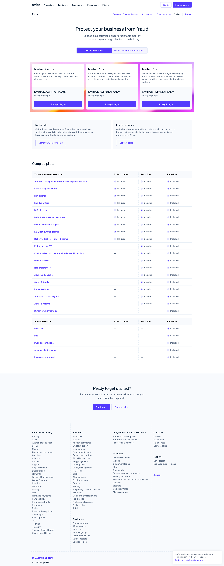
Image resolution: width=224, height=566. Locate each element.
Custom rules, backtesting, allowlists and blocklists (59, 253)
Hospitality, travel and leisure (86, 489)
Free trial (38, 328)
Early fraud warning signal (46, 231)
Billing (35, 446)
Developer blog (80, 542)
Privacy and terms (121, 476)
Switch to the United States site (189, 560)
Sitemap (117, 485)
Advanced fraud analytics (46, 296)
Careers (157, 436)
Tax (34, 520)
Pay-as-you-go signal (44, 357)
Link (34, 492)
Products (48, 5)
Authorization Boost (42, 442)
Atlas (34, 439)
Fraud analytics (41, 202)
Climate (36, 458)
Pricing (105, 5)
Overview (117, 14)
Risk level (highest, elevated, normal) (51, 238)
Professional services (83, 502)
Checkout (36, 455)
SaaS (75, 474)
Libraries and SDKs (81, 535)
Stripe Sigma (38, 514)
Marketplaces (79, 464)
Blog (115, 467)
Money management (82, 467)
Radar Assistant (42, 289)
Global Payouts (39, 480)
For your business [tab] (94, 50)
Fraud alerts (40, 195)
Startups (77, 439)
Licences (117, 482)
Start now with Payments (51, 142)
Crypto (35, 464)
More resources (120, 492)
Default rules (40, 210)
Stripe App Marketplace (124, 436)
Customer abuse (164, 14)
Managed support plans (164, 464)
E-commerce (79, 449)
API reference (79, 526)
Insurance (77, 492)
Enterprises (78, 436)
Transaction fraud (131, 14)
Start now (101, 407)
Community (118, 470)
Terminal (36, 523)
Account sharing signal (45, 350)
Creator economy (81, 480)
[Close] (219, 557)
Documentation (80, 523)
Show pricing (57, 104)
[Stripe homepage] (36, 5)
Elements (36, 474)
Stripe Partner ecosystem (125, 439)
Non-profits (78, 499)
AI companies (79, 477)
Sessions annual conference (126, 473)
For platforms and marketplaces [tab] (129, 50)
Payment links (38, 499)
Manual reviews (41, 260)
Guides (116, 460)
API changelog (80, 532)
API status (78, 529)
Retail (75, 508)
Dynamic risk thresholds (45, 310)
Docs (187, 14)
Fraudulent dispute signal (46, 224)
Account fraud (148, 14)
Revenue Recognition (42, 511)
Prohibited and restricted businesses (130, 479)
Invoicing (36, 486)
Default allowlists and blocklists (49, 217)
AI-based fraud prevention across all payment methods (60, 181)
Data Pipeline (38, 470)
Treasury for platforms (43, 530)
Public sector (79, 505)
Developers (77, 5)
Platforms (77, 470)
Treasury (36, 527)
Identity (36, 483)
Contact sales (181, 5)
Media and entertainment (85, 495)
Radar (35, 14)
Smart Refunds (41, 282)
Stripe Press (159, 442)
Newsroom (158, 439)
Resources (92, 5)
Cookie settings (120, 489)
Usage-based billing (41, 533)
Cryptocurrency (80, 446)
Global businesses (81, 458)
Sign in (166, 5)
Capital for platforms (42, 452)
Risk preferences (42, 267)
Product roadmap (121, 457)
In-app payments (80, 461)
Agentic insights (42, 303)
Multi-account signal (44, 342)
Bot (36, 335)
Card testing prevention (45, 188)
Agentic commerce (82, 442)
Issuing (35, 489)
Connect (36, 461)
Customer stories (121, 464)
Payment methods (41, 502)
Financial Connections (42, 477)
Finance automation (82, 455)
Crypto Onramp (39, 467)
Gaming (76, 486)
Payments (37, 505)
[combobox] (42, 558)
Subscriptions (38, 517)
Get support (159, 460)
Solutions (62, 5)
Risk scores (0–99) (43, 246)
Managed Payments (41, 495)
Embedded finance (82, 452)
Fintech (76, 483)
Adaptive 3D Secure (43, 274)
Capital (35, 449)
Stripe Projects (80, 538)
